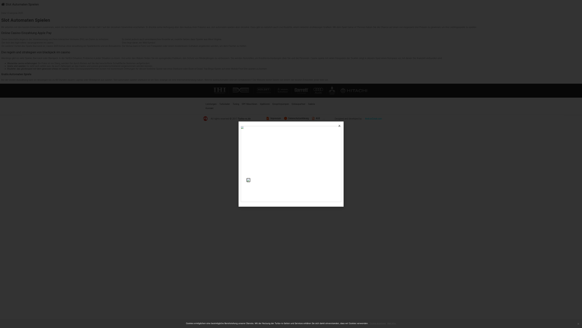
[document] (291, 164)
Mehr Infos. (391, 323)
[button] (339, 126)
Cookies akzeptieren (378, 323)
